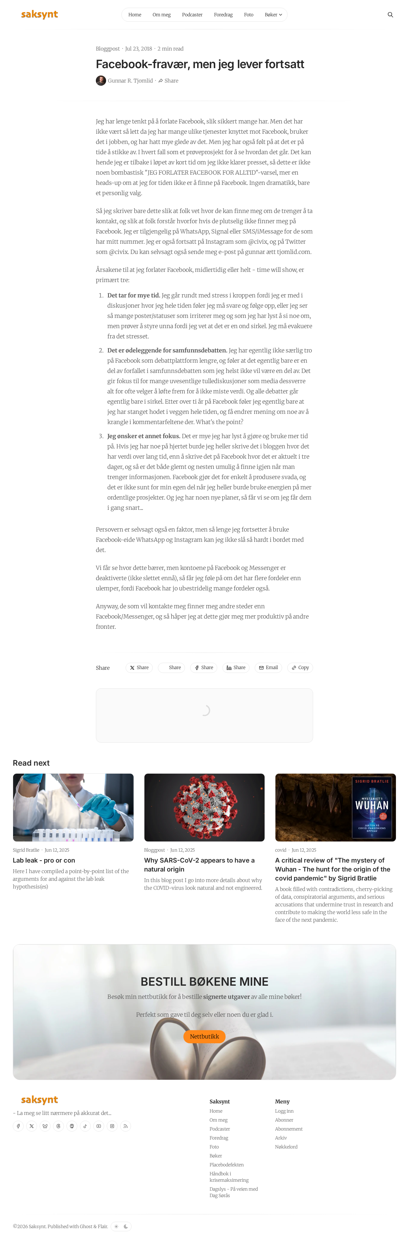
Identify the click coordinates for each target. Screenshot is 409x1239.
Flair (102, 1226)
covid (280, 850)
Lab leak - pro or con (44, 860)
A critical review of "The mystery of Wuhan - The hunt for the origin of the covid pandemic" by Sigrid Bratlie (332, 869)
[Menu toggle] (280, 15)
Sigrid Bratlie (26, 850)
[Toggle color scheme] (121, 1226)
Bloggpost (108, 48)
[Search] (390, 14)
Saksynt (37, 1226)
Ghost (86, 1226)
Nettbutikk (204, 1036)
